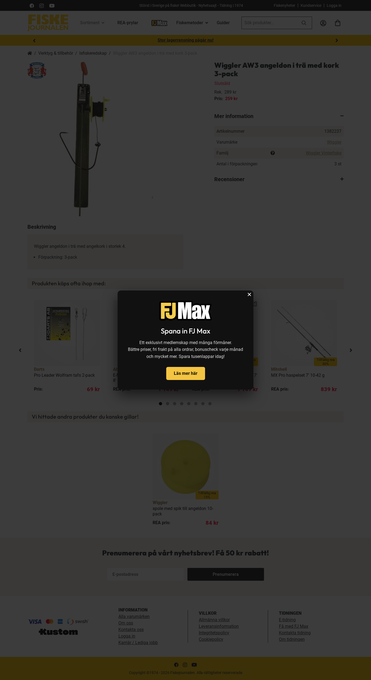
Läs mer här (185, 373)
